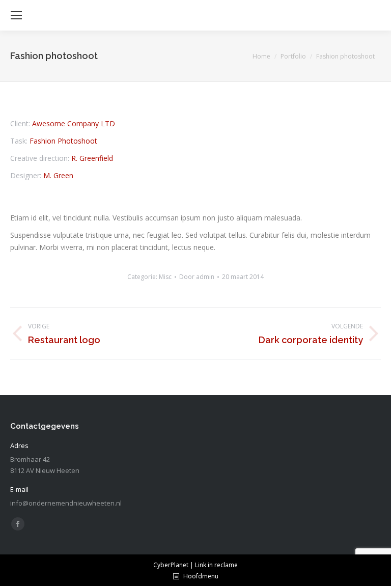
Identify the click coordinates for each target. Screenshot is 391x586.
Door (196, 276)
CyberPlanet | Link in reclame (195, 565)
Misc (165, 276)
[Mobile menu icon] (16, 15)
